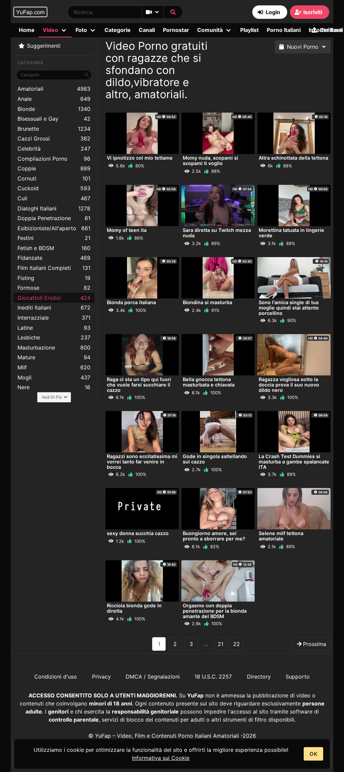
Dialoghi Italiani (53, 208)
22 (236, 644)
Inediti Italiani (53, 307)
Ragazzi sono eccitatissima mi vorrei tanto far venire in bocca (142, 461)
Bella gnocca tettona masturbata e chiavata (208, 382)
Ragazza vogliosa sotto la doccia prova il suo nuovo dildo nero (289, 384)
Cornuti (53, 178)
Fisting (53, 278)
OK (313, 753)
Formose (53, 287)
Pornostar (176, 30)
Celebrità (53, 148)
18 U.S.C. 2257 (213, 676)
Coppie (53, 168)
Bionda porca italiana (131, 302)
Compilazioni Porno (53, 158)
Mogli (53, 377)
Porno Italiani (284, 30)
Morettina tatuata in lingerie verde (291, 232)
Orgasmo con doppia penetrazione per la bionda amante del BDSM (215, 611)
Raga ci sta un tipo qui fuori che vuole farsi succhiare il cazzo (139, 384)
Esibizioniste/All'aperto (53, 228)
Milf (53, 367)
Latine (53, 327)
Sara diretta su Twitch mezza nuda (217, 232)
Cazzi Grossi (53, 138)
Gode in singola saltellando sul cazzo (215, 458)
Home (27, 30)
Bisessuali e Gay (53, 118)
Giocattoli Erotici (53, 297)
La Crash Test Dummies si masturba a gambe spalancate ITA (294, 461)
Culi (53, 198)
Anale (53, 98)
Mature (53, 357)
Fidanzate (53, 257)
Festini (53, 238)
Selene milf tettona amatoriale (281, 535)
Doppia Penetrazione (53, 218)
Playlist (249, 30)
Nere (53, 387)
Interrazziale (53, 317)
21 (220, 644)
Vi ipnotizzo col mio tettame (140, 158)
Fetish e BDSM (53, 248)
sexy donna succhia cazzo (138, 533)
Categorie (117, 30)
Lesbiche (53, 337)
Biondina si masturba (207, 302)
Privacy (101, 676)
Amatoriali (53, 88)
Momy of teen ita (126, 230)
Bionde (53, 109)
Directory (259, 676)
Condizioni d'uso (55, 676)
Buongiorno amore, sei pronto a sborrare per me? (214, 535)
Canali (147, 30)
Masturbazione (53, 347)
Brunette (53, 128)
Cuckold (53, 188)
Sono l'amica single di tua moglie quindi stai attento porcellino (289, 307)
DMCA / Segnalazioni (153, 676)
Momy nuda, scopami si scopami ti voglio (210, 160)
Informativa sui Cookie (160, 758)
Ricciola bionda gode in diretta (134, 608)
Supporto (298, 676)
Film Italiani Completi (53, 268)
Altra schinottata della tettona (293, 158)
